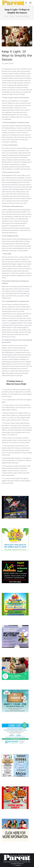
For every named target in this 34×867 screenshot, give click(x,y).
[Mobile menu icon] (30, 3)
